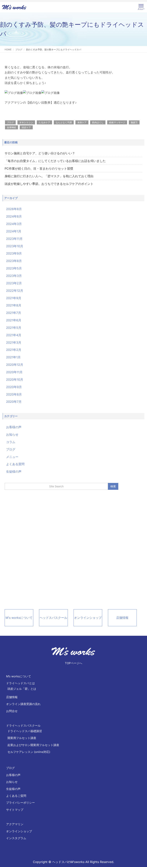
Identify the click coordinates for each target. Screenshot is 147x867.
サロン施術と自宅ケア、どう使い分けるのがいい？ (40, 153)
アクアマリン (14, 824)
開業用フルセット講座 (21, 738)
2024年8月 (14, 216)
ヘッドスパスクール (53, 618)
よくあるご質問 (16, 796)
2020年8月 (14, 394)
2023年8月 (14, 261)
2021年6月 (13, 320)
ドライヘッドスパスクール (23, 725)
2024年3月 (14, 224)
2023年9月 (14, 253)
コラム (10, 442)
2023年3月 (14, 276)
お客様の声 (13, 427)
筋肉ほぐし (98, 122)
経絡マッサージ (117, 122)
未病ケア (82, 122)
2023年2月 (14, 283)
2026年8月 (14, 209)
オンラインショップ (88, 618)
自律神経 (11, 127)
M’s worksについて (18, 676)
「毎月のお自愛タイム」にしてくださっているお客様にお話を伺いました (55, 161)
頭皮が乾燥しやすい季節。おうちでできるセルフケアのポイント (49, 184)
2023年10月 (14, 246)
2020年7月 (14, 402)
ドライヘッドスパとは (20, 683)
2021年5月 (13, 328)
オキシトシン (26, 122)
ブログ (18, 49)
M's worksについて (19, 618)
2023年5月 (14, 268)
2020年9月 (14, 387)
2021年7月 (13, 313)
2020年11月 (14, 372)
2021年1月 (13, 357)
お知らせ (12, 434)
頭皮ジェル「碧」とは (21, 689)
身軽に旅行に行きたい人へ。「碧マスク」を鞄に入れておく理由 (49, 176)
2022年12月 (14, 290)
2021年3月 (13, 342)
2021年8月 (13, 305)
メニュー (12, 457)
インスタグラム (16, 838)
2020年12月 (14, 365)
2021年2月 (13, 350)
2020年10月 (14, 379)
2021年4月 (13, 335)
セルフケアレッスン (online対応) (28, 752)
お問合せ (12, 711)
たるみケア (44, 122)
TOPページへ (73, 663)
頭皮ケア (26, 127)
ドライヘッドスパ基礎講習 (24, 731)
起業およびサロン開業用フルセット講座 (33, 745)
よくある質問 (15, 464)
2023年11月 (14, 239)
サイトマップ (14, 809)
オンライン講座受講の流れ (23, 704)
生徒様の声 (13, 471)
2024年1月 (13, 231)
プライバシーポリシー (20, 802)
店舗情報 (122, 618)
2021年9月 (13, 298)
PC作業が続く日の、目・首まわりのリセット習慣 (39, 168)
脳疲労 (134, 122)
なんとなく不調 (64, 122)
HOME (8, 49)
